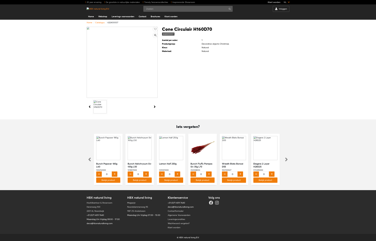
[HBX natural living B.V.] (98, 8)
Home (89, 22)
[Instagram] (217, 203)
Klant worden (274, 2)
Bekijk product (108, 180)
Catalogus (100, 22)
